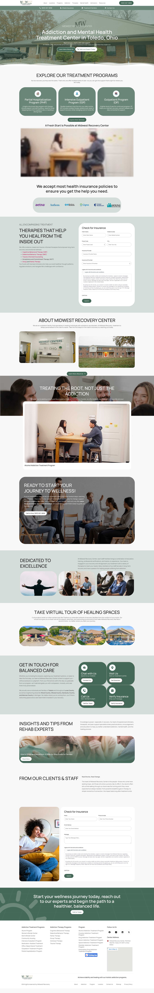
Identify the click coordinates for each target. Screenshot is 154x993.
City (108, 241)
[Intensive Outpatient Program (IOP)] (77, 94)
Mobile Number (111, 231)
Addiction (67, 3)
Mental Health (84, 3)
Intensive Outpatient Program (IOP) (77, 101)
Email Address (67, 825)
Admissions (93, 3)
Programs (60, 3)
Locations (52, 3)
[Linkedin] (122, 932)
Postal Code (85, 241)
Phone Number (102, 815)
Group (24, 262)
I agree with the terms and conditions (94, 272)
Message (66, 834)
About (45, 3)
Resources (102, 3)
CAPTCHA (84, 295)
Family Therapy (35, 262)
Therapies (75, 3)
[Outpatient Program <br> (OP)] (116, 94)
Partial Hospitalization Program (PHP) (38, 101)
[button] (21, 435)
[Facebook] (109, 932)
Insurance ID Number (87, 260)
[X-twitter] (128, 932)
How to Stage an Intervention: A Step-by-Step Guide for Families (46, 754)
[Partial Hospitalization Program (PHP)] (38, 94)
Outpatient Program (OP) (116, 101)
